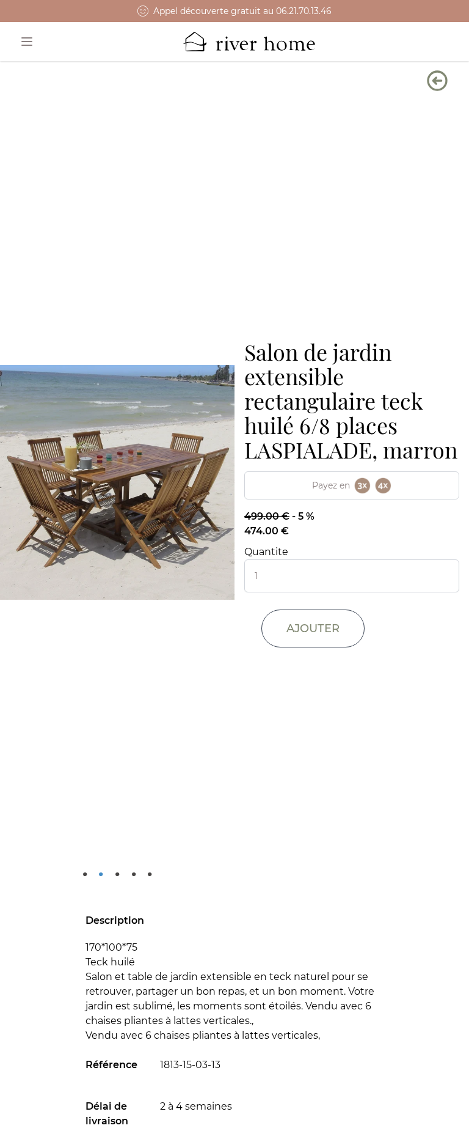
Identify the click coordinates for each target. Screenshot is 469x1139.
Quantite (266, 552)
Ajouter (313, 628)
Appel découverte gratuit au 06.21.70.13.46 (242, 11)
